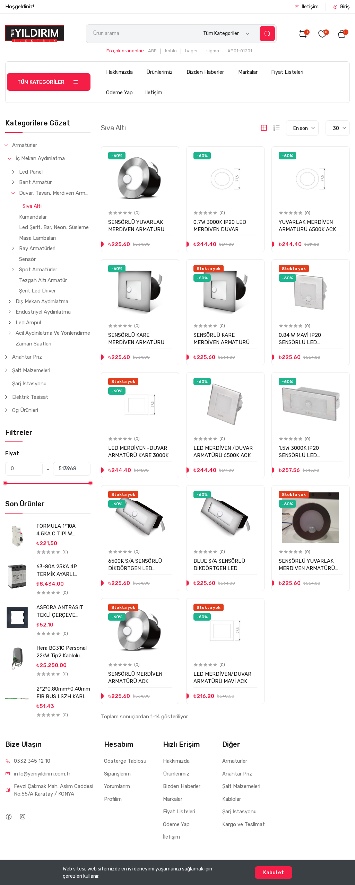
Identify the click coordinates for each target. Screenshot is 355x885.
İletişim (310, 6)
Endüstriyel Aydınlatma (43, 312)
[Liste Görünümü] (276, 128)
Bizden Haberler (205, 72)
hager (191, 50)
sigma (212, 50)
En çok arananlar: (125, 50)
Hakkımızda (119, 72)
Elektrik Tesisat (30, 397)
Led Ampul (28, 322)
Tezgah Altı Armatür (43, 280)
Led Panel (31, 172)
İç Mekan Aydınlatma (40, 158)
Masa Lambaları (37, 238)
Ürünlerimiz (159, 72)
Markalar (248, 72)
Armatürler (24, 145)
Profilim (113, 799)
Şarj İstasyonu (29, 383)
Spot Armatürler (38, 269)
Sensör (27, 259)
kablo (171, 50)
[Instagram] (22, 816)
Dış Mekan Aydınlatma (42, 301)
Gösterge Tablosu (125, 761)
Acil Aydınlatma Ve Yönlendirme (53, 333)
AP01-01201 (239, 50)
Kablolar (231, 799)
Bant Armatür (35, 182)
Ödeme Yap (119, 92)
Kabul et (273, 872)
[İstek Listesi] (166, 157)
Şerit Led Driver (37, 291)
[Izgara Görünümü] (264, 128)
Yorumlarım (117, 786)
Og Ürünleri (25, 410)
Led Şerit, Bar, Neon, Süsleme (54, 227)
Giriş (345, 6)
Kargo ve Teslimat (243, 824)
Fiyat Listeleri (287, 72)
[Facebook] (8, 816)
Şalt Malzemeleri (31, 370)
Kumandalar (33, 217)
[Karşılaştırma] (166, 172)
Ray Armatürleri (37, 248)
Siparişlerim (117, 774)
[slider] (5, 483)
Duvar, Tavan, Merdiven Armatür (54, 193)
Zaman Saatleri (33, 344)
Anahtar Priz (27, 357)
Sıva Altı (32, 206)
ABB (152, 50)
